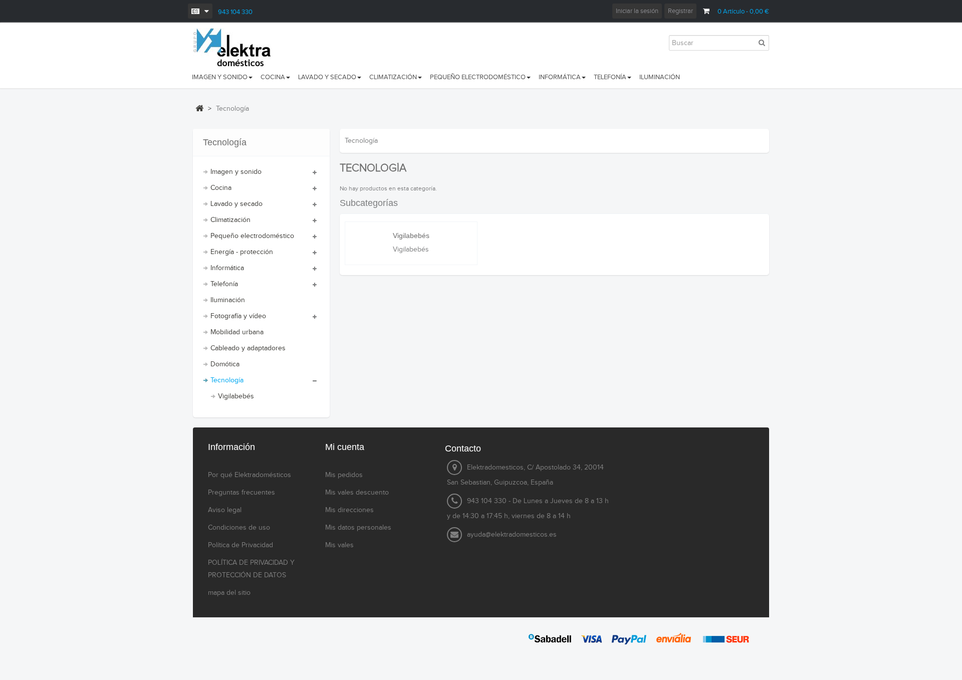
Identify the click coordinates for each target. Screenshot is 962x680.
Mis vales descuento (357, 493)
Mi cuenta (344, 447)
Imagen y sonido (236, 172)
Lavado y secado (236, 204)
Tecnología (227, 380)
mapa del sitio (229, 593)
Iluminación (227, 300)
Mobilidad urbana (237, 332)
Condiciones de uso (239, 528)
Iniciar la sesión (637, 11)
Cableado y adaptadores (248, 348)
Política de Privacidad (240, 545)
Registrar (680, 11)
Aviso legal (225, 510)
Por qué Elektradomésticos (249, 475)
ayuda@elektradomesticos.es (512, 535)
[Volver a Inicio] (199, 108)
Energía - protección (241, 252)
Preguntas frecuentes (241, 493)
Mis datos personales (358, 528)
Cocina (220, 188)
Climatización (230, 220)
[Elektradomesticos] (237, 47)
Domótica (224, 364)
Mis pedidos (344, 475)
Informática (227, 268)
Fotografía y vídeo (238, 316)
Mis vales (339, 545)
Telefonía (224, 284)
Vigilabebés (236, 396)
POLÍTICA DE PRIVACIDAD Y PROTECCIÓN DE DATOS (251, 569)
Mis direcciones (349, 510)
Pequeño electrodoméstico (252, 236)
